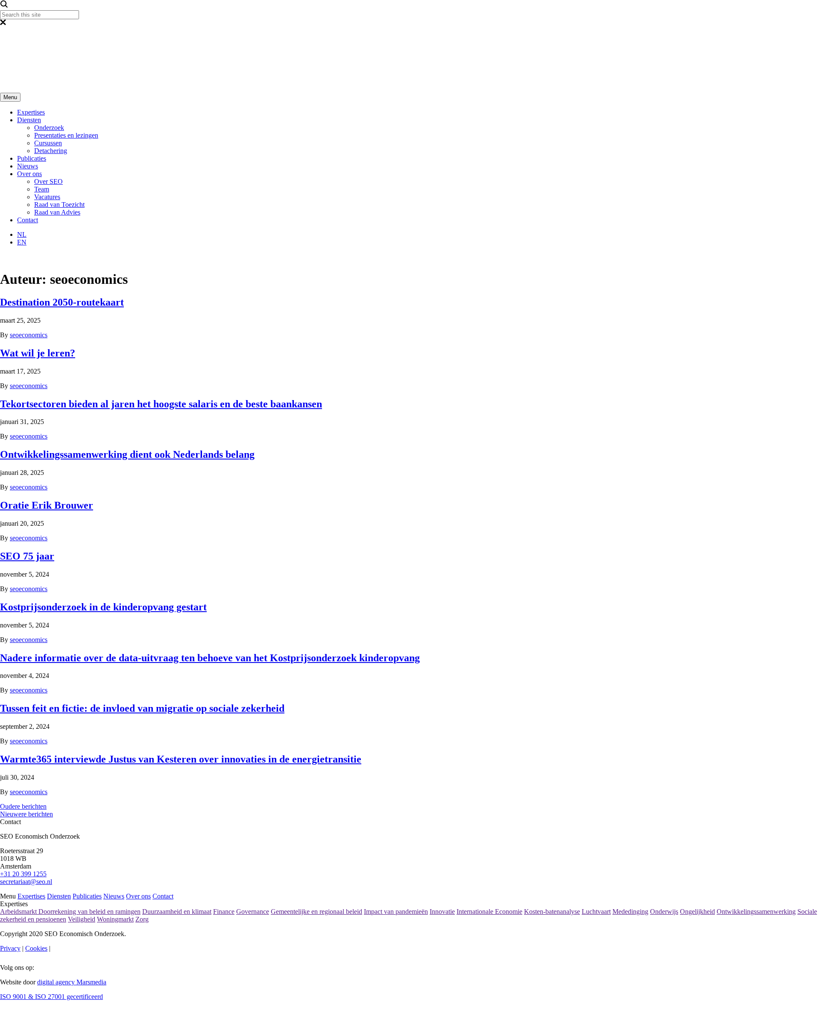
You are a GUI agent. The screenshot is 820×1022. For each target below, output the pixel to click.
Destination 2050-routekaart (62, 302)
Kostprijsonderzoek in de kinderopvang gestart (103, 607)
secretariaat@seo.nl (26, 881)
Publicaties (31, 158)
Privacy (10, 948)
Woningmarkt (115, 919)
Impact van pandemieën (396, 911)
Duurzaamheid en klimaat (176, 911)
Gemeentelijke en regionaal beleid (316, 911)
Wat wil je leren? (37, 353)
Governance (252, 911)
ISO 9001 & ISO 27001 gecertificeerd (51, 996)
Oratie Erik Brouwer (46, 505)
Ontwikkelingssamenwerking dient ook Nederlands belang (127, 454)
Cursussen (48, 143)
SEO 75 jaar (27, 556)
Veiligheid (81, 919)
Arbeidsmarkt (19, 911)
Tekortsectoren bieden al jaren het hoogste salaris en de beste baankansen (161, 403)
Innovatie (442, 911)
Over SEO (48, 181)
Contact (27, 220)
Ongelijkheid (697, 911)
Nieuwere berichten (26, 814)
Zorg (142, 919)
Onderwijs (664, 911)
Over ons (29, 173)
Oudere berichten (23, 806)
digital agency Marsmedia (71, 982)
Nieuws (27, 166)
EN (21, 242)
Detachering (50, 150)
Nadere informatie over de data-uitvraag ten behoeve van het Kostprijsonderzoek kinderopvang (210, 657)
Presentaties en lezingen (66, 135)
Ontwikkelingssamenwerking (756, 911)
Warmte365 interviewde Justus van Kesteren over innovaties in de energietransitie (180, 759)
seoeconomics (28, 335)
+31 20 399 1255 (23, 874)
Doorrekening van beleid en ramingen (89, 911)
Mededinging (630, 911)
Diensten (29, 120)
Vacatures (47, 196)
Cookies (36, 948)
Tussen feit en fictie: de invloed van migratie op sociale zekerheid (142, 708)
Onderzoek (49, 127)
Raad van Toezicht (59, 204)
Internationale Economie (489, 911)
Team (41, 189)
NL (21, 234)
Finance (223, 911)
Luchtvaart (596, 911)
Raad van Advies (57, 212)
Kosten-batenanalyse (552, 911)
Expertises (31, 112)
